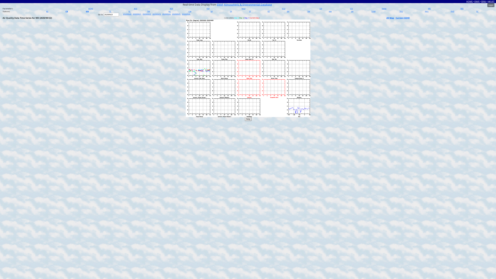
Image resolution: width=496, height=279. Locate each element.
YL (129, 11)
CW (189, 11)
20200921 (137, 14)
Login (491, 5)
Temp (384, 8)
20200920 (127, 14)
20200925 (176, 14)
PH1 (427, 11)
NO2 (243, 8)
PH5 (452, 11)
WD (462, 8)
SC (477, 11)
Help (248, 119)
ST (250, 11)
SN (352, 11)
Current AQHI (403, 18)
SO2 (283, 8)
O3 (321, 8)
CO (351, 8)
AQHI (90, 8)
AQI (135, 8)
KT (269, 11)
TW (148, 11)
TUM (373, 11)
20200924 (166, 14)
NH (330, 11)
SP (212, 11)
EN (288, 11)
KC (170, 11)
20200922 (147, 14)
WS (429, 8)
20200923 (156, 14)
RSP (171, 8)
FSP (208, 8)
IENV (483, 1)
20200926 (186, 14)
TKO (401, 11)
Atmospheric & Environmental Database (248, 4)
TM (308, 11)
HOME (469, 1)
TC (110, 11)
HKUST (491, 1)
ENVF (477, 1)
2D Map (390, 18)
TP (231, 11)
